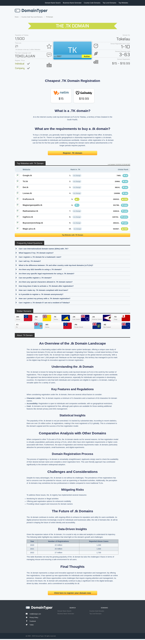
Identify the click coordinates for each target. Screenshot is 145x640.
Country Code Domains (92, 3)
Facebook (33, 621)
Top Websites (123, 3)
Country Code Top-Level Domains (32, 17)
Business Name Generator (72, 3)
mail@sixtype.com (35, 614)
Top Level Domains (109, 3)
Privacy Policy (34, 617)
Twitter (32, 625)
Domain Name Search (53, 3)
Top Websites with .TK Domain (72, 235)
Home (17, 17)
